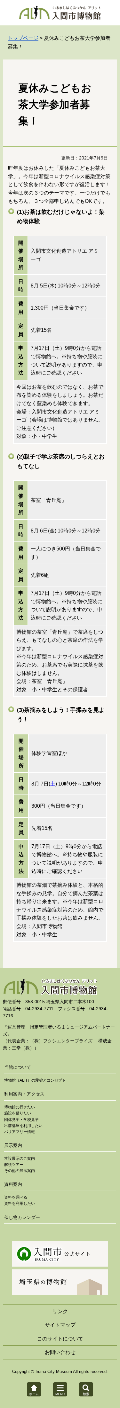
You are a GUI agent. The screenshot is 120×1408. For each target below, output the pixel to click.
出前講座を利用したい (23, 1125)
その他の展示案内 (19, 1170)
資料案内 (13, 1184)
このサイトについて (60, 1338)
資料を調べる (15, 1197)
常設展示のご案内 (19, 1158)
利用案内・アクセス (24, 1093)
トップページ (23, 38)
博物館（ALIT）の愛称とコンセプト (35, 1080)
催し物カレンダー (22, 1217)
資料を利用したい (19, 1203)
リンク (60, 1311)
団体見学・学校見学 (21, 1119)
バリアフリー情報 (19, 1132)
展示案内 (13, 1145)
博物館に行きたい (19, 1107)
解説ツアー (13, 1164)
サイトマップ (60, 1325)
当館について (17, 1067)
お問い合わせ (60, 1352)
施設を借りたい (17, 1113)
